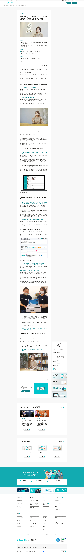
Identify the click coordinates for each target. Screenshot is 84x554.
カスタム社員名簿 (33, 155)
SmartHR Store (36, 281)
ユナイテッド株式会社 (23, 69)
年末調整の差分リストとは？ (26, 260)
